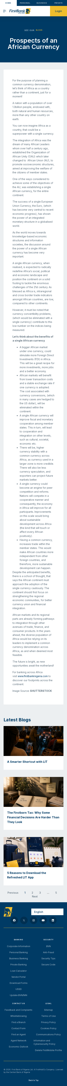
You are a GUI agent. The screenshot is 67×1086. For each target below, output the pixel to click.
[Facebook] (14, 920)
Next (35, 896)
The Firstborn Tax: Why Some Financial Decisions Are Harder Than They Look (33, 817)
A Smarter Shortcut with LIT (27, 761)
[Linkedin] (53, 920)
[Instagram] (33, 920)
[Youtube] (43, 920)
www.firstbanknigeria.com (33, 676)
